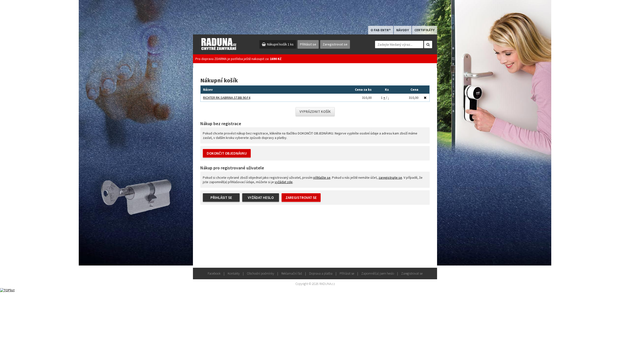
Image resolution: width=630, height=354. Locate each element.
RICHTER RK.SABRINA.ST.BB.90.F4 (226, 97)
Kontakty (234, 273)
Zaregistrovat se (335, 44)
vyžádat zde (284, 182)
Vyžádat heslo (261, 197)
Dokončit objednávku (227, 153)
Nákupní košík (280, 44)
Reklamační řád (291, 273)
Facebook (214, 273)
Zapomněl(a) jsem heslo (377, 273)
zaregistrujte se (390, 177)
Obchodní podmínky (260, 273)
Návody (402, 30)
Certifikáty (424, 30)
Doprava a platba (320, 273)
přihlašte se (322, 177)
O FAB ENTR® (381, 30)
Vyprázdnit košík (315, 111)
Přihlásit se (308, 44)
